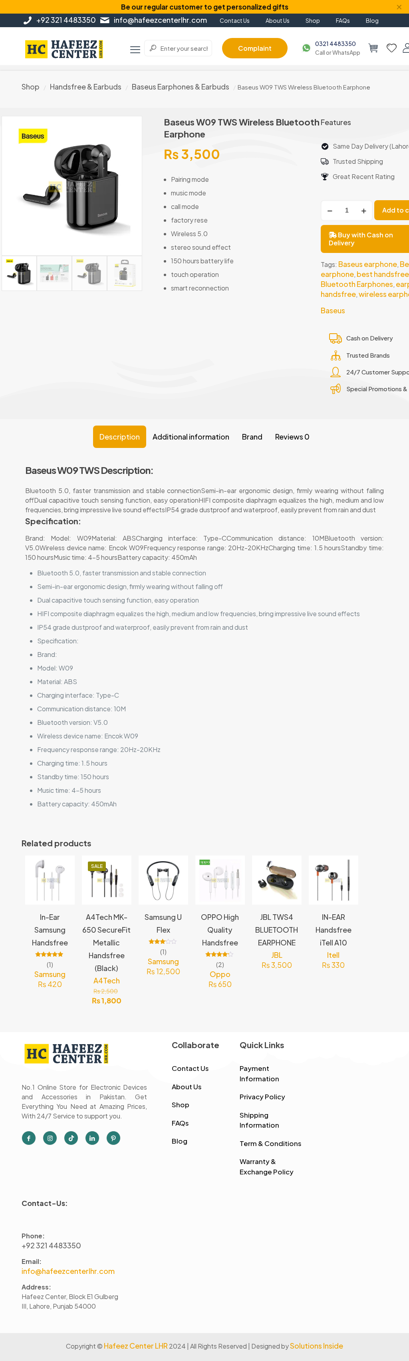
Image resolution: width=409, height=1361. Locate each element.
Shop (31, 86)
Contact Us (190, 1068)
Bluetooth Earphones (357, 284)
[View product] (63, 884)
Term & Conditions (271, 1143)
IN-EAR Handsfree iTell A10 (333, 929)
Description (119, 436)
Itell (333, 954)
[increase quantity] (364, 210)
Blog (179, 1140)
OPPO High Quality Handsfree (220, 929)
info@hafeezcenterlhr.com (160, 19)
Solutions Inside (316, 1345)
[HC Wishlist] (392, 48)
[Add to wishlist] (63, 901)
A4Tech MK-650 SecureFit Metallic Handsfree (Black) (106, 942)
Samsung (50, 974)
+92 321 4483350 (66, 19)
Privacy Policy (262, 1096)
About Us (187, 1086)
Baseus (333, 310)
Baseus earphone (367, 264)
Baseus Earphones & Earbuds (180, 86)
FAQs (180, 1122)
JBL (276, 954)
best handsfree (383, 274)
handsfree (338, 293)
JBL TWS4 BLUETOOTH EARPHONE (276, 929)
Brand (252, 436)
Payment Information (259, 1073)
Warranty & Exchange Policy (267, 1166)
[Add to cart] (63, 867)
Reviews (292, 436)
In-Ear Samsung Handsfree (50, 929)
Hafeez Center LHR (136, 1345)
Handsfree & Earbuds (85, 86)
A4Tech (106, 980)
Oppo (220, 974)
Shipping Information (259, 1120)
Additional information (191, 436)
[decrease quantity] (330, 210)
